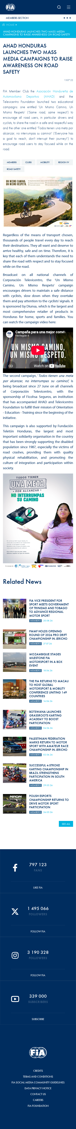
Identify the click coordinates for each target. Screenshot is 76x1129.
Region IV (63, 162)
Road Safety (13, 169)
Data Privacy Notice (38, 1088)
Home (10, 25)
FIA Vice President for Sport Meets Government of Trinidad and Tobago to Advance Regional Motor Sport (49, 608)
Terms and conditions (38, 1076)
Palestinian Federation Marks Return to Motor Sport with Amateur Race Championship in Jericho (48, 744)
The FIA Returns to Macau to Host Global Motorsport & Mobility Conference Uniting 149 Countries (49, 688)
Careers (38, 1100)
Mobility (44, 162)
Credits (38, 1070)
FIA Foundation (38, 1106)
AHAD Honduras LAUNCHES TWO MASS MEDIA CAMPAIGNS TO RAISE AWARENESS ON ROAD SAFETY (36, 33)
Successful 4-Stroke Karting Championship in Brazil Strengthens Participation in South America (48, 772)
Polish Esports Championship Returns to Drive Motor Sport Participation (49, 801)
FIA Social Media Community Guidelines (38, 1082)
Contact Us (38, 1094)
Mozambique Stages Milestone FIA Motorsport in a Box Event (45, 660)
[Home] (17, 7)
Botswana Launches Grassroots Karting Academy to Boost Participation (45, 717)
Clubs (28, 162)
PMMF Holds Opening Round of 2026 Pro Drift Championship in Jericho (48, 635)
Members (12, 162)
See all (66, 824)
